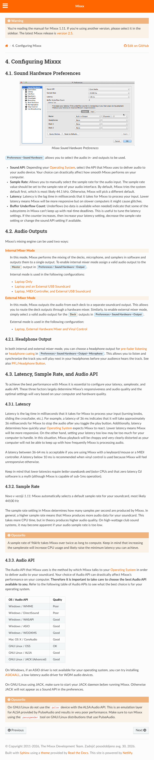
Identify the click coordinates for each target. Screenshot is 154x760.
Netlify (127, 753)
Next (139, 730)
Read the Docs (78, 753)
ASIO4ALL (12, 675)
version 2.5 (64, 33)
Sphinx (24, 753)
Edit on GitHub (138, 45)
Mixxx (79, 6)
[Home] (6, 45)
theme (45, 753)
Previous (17, 730)
